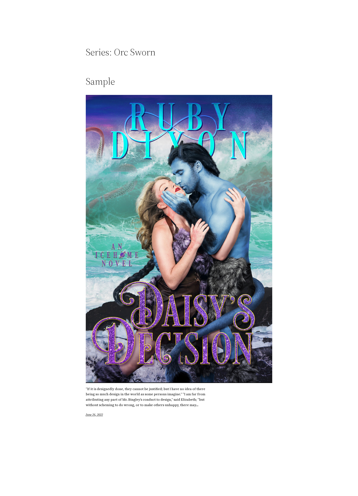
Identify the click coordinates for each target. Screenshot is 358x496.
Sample (100, 81)
